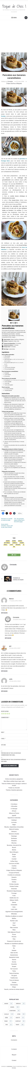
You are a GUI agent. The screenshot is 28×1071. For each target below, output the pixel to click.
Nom (2, 732)
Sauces (14, 959)
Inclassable (14, 904)
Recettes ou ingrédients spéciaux (14, 943)
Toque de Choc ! (14, 6)
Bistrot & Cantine (14, 829)
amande (8, 1003)
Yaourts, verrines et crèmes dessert (14, 989)
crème (8, 1017)
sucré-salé (19, 1021)
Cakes (14, 856)
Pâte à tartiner (14, 927)
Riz (14, 948)
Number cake (14, 920)
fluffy (11, 544)
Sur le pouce (14, 968)
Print (13, 322)
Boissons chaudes (14, 834)
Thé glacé (14, 975)
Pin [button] (17, 322)
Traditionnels (14, 978)
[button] (14, 18)
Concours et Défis (14, 863)
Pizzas (14, 934)
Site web (3, 745)
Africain (14, 811)
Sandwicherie (14, 955)
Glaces (14, 902)
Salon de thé (14, 952)
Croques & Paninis (14, 872)
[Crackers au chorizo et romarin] (8, 578)
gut (10, 646)
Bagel (14, 824)
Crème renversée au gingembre (14, 779)
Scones (14, 962)
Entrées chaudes (14, 884)
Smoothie (14, 964)
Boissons (14, 831)
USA (14, 546)
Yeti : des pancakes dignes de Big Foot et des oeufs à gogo (19, 520)
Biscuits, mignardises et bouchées (14, 827)
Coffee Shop (14, 861)
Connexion (14, 1040)
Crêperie (14, 868)
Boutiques (14, 838)
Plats (14, 939)
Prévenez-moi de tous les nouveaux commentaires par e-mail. (11, 754)
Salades (14, 950)
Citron (20, 1014)
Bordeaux (20, 1003)
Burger (14, 854)
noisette (19, 1017)
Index (14, 907)
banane (8, 540)
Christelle (10, 81)
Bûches (14, 850)
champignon (14, 1010)
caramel (22, 542)
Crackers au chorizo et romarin (18, 578)
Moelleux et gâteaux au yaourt (14, 916)
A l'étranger (14, 808)
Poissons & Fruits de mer (14, 941)
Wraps (14, 987)
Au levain (14, 822)
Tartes (14, 971)
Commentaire (5, 717)
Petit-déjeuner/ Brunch (14, 932)
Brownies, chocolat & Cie (14, 845)
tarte (8, 1024)
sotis (10, 679)
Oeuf (14, 923)
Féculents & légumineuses (14, 891)
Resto (14, 946)
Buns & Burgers (14, 852)
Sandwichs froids (14, 957)
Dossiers (14, 879)
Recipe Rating (5, 711)
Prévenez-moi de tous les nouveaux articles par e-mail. (13, 760)
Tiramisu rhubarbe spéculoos (14, 790)
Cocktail (14, 859)
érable (5, 544)
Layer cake (14, 909)
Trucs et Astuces (14, 980)
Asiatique (14, 820)
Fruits (14, 895)
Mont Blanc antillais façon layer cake (14, 781)
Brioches (14, 843)
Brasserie (14, 840)
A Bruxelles (14, 806)
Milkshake (14, 914)
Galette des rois (14, 898)
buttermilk (7, 542)
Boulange (14, 836)
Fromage (14, 893)
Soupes (14, 966)
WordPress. (10, 1066)
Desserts (14, 877)
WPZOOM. (14, 1068)
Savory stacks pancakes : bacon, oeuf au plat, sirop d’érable (7, 526)
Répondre (4, 613)
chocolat (8, 1014)
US (23, 544)
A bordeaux (14, 804)
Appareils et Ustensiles (14, 817)
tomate (19, 1024)
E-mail (3, 738)
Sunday (3, 116)
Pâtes (14, 930)
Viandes (14, 982)
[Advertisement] (14, 38)
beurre (14, 540)
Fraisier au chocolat (14, 787)
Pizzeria (14, 936)
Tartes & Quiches (14, 973)
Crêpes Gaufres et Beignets (14, 83)
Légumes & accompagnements (14, 911)
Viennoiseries (14, 984)
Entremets (14, 888)
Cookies (14, 866)
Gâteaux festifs (14, 900)
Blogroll (14, 1054)
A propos (14, 1049)
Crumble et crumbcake (14, 875)
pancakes (18, 544)
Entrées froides (14, 886)
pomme (7, 1021)
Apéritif (14, 815)
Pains (14, 925)
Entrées (14, 882)
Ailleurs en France (14, 813)
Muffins (14, 918)
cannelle (14, 542)
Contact (14, 1060)
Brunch (20, 540)
